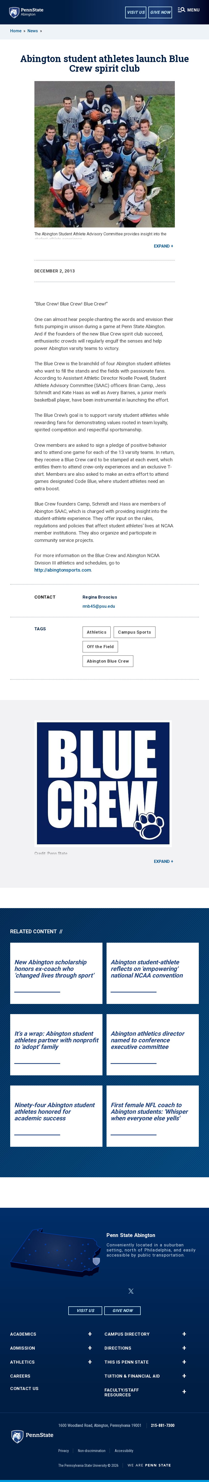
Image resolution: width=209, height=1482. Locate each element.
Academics (23, 1334)
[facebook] (92, 1291)
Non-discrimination (92, 1451)
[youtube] (118, 1291)
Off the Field (100, 646)
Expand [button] (162, 246)
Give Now (160, 12)
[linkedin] (105, 1291)
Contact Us (24, 1388)
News (33, 30)
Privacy (63, 1451)
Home (15, 30)
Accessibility (124, 1451)
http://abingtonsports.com (62, 570)
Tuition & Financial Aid (132, 1376)
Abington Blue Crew (108, 661)
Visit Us (136, 12)
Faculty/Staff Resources (121, 1392)
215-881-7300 (162, 1425)
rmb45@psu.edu (99, 606)
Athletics (97, 632)
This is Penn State (126, 1362)
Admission (22, 1348)
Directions (117, 1348)
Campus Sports (134, 632)
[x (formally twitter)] (131, 1291)
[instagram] (79, 1291)
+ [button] (90, 1334)
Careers (20, 1376)
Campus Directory (126, 1334)
